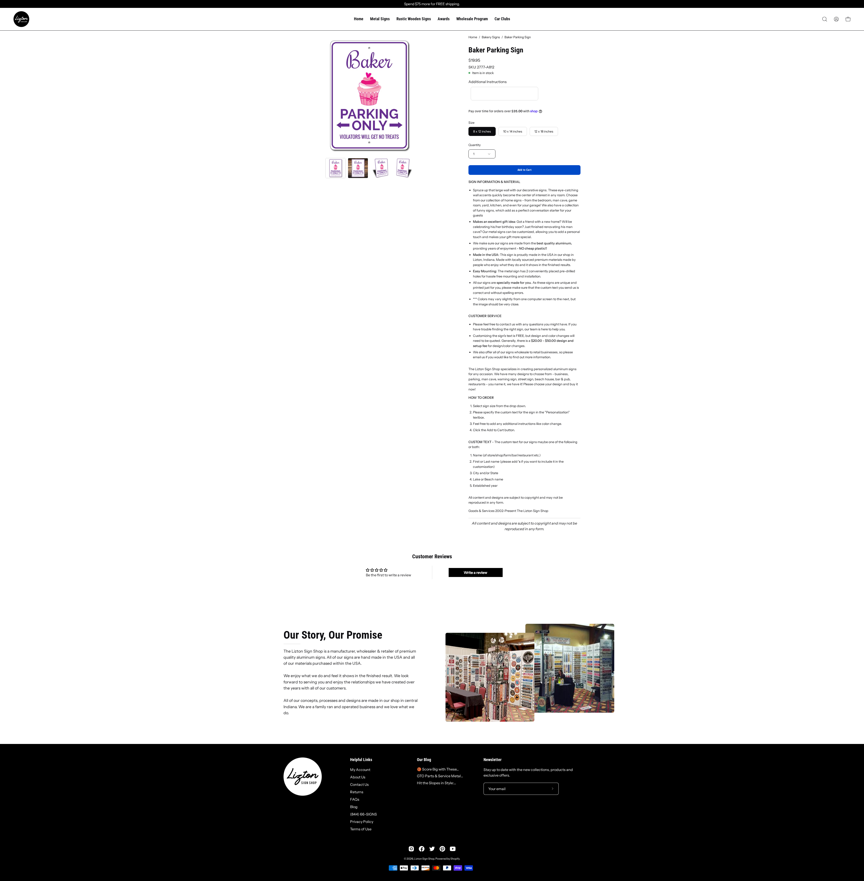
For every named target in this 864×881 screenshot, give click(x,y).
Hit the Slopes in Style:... (436, 783)
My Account (360, 769)
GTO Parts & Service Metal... (440, 776)
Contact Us (359, 784)
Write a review (475, 572)
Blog (354, 806)
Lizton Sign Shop (424, 858)
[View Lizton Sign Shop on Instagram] (411, 848)
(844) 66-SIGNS (363, 814)
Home (472, 37)
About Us (357, 777)
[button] (824, 19)
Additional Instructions (487, 81)
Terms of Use (360, 829)
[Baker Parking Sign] (335, 168)
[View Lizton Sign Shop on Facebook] (421, 848)
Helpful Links (361, 759)
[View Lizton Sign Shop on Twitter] (432, 848)
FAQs (354, 799)
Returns (356, 792)
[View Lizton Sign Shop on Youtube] (452, 848)
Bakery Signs (491, 37)
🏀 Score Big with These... (438, 769)
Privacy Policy (361, 821)
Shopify (454, 858)
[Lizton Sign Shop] (21, 19)
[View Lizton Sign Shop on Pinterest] (442, 848)
